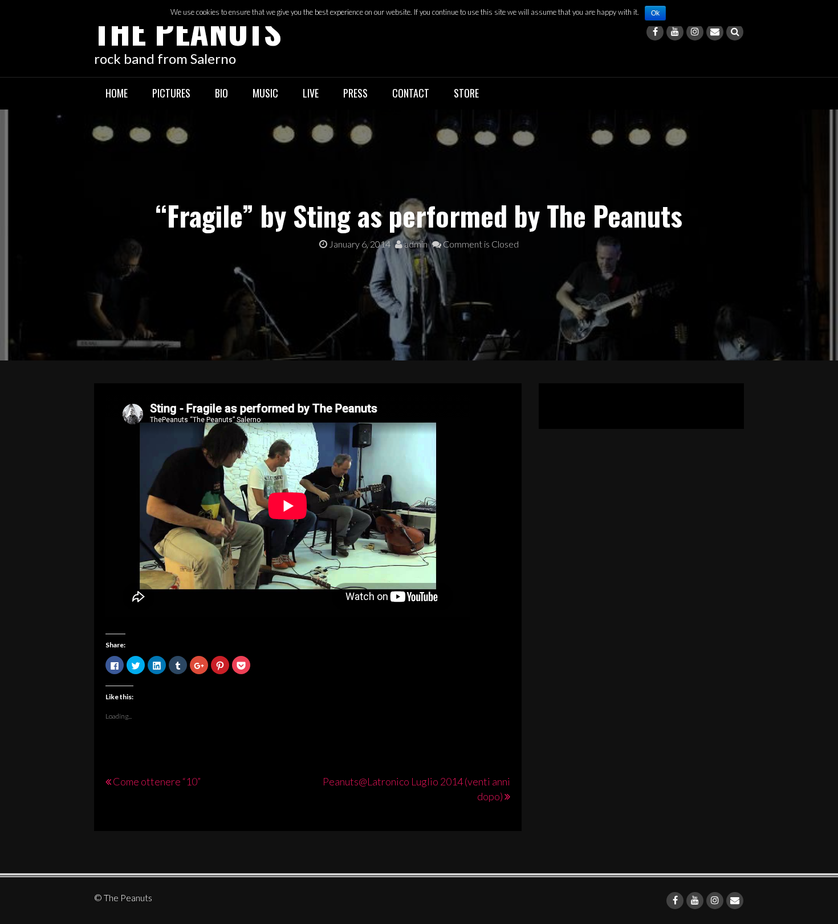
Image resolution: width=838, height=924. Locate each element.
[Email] (714, 31)
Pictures (171, 93)
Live (311, 93)
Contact (410, 93)
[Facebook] (655, 31)
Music (265, 93)
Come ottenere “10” (157, 781)
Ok (655, 13)
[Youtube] (675, 31)
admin (415, 243)
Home (116, 93)
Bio (221, 93)
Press (355, 93)
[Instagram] (694, 31)
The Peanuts (188, 30)
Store (466, 93)
